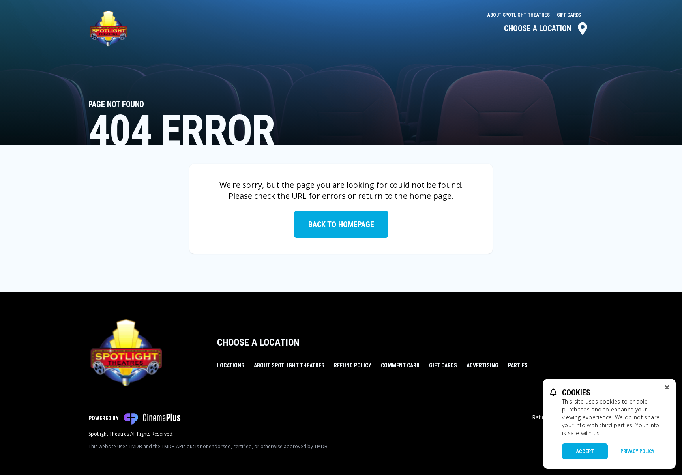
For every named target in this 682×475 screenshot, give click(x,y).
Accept (585, 451)
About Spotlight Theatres (519, 15)
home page (430, 196)
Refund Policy (352, 365)
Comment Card (400, 365)
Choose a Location (537, 28)
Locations (230, 365)
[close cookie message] (667, 387)
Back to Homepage (341, 224)
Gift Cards (569, 15)
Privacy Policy (637, 451)
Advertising (482, 365)
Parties (518, 365)
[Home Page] (108, 28)
